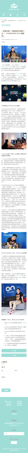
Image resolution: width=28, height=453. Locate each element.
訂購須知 (19, 401)
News (5, 19)
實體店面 (8, 405)
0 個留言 (3, 41)
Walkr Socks (18, 275)
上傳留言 (6, 390)
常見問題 (19, 405)
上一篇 (14, 355)
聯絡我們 (19, 403)
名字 (2, 370)
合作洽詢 (8, 403)
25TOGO (17, 73)
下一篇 (14, 350)
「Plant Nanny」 (16, 187)
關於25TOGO (8, 401)
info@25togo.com (14, 425)
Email (15, 370)
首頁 (2, 19)
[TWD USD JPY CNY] (14, 442)
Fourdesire (19, 75)
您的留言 (3, 377)
